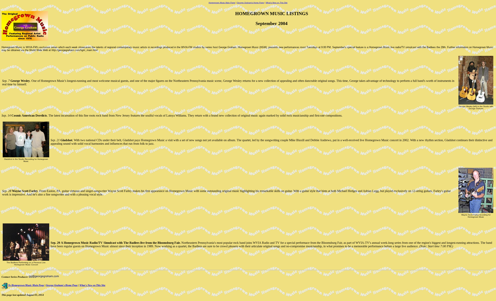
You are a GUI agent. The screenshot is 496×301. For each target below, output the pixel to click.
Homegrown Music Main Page (222, 3)
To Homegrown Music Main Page (26, 285)
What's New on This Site (277, 3)
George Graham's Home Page (250, 3)
